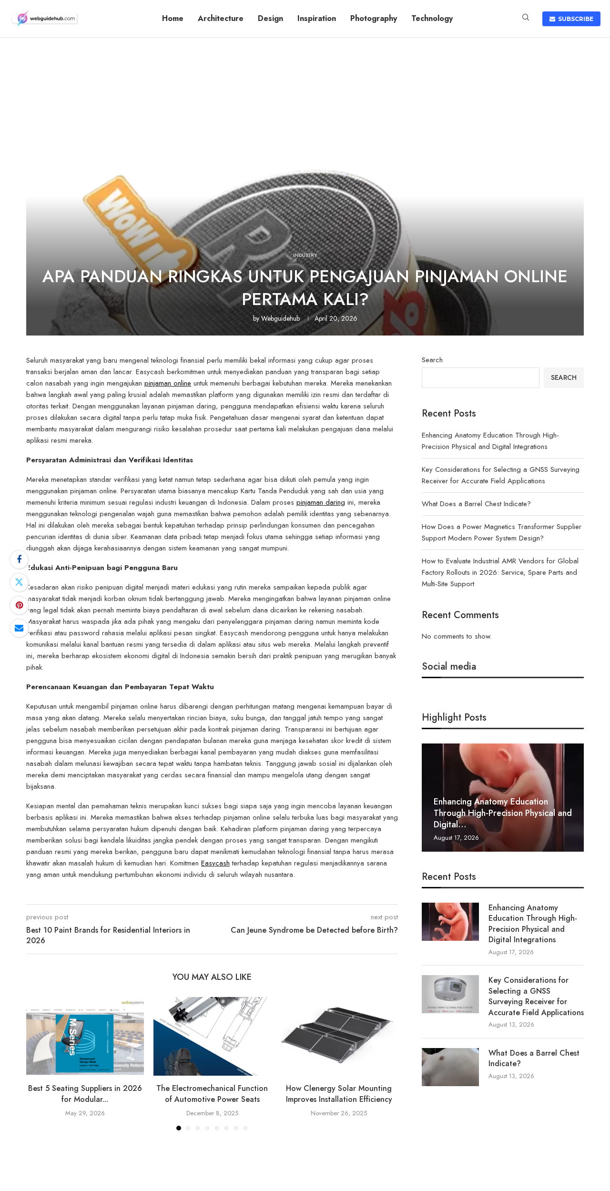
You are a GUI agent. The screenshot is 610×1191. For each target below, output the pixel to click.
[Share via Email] (19, 628)
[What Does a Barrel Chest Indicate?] (450, 1067)
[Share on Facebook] (19, 559)
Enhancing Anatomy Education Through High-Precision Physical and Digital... (503, 813)
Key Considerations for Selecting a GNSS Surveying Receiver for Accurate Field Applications (536, 996)
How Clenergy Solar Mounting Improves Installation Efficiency (339, 1094)
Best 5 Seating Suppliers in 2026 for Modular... (85, 1094)
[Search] (525, 18)
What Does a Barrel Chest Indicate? (476, 504)
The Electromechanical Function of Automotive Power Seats (212, 1094)
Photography (373, 18)
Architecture (221, 18)
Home (172, 18)
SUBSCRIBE (574, 18)
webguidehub (280, 318)
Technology (432, 18)
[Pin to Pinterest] (19, 605)
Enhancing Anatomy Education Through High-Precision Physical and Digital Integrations (532, 924)
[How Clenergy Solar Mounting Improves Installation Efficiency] (339, 1036)
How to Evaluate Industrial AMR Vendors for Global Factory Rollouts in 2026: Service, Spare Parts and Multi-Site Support (500, 572)
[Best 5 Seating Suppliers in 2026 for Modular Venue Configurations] (85, 1036)
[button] (39, 1063)
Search (432, 360)
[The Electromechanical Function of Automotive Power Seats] (212, 1036)
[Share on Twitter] (19, 582)
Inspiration (316, 18)
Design (270, 18)
